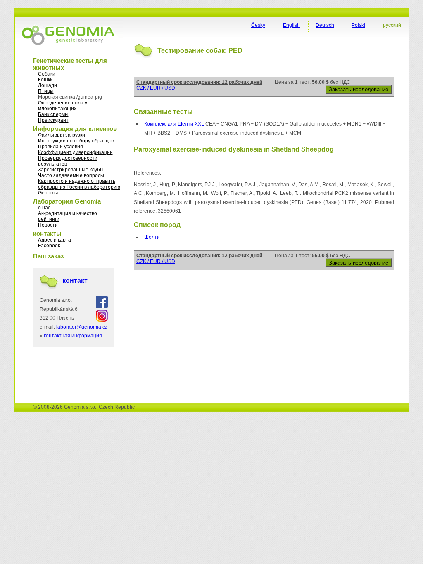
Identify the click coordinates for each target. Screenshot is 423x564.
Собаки (46, 74)
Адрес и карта (54, 240)
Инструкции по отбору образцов (76, 141)
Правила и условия (60, 146)
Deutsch (325, 25)
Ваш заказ (48, 256)
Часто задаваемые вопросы (71, 175)
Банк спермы (53, 114)
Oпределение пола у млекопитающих (62, 105)
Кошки (45, 80)
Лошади (47, 85)
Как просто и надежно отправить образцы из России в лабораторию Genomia (79, 187)
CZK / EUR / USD (155, 88)
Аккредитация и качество (67, 213)
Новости (48, 225)
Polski (358, 25)
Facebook (49, 246)
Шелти (152, 237)
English (291, 25)
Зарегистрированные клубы (71, 170)
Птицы (46, 91)
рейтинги (48, 219)
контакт (75, 280)
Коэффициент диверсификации (75, 152)
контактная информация (73, 336)
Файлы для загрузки (61, 135)
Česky (258, 25)
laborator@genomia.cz (81, 327)
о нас (44, 208)
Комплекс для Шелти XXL (174, 124)
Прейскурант (53, 120)
